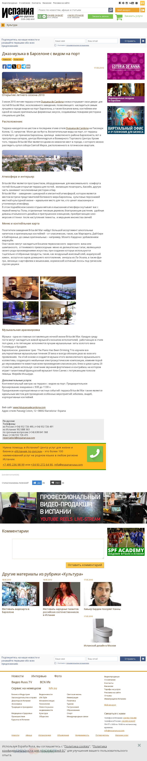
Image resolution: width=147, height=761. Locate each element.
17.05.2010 (88, 579)
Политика (71, 700)
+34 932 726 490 (129, 718)
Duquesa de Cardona (52, 101)
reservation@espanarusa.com (19, 437)
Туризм (70, 703)
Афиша (29, 735)
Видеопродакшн (9, 3)
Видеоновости (46, 694)
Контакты (36, 3)
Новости (15, 735)
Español (142, 2)
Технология (44, 703)
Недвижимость (82, 735)
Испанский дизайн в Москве (100, 645)
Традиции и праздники (22, 707)
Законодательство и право (24, 697)
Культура (12, 25)
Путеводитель (102, 735)
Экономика (16, 703)
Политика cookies (76, 746)
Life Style (43, 697)
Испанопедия (44, 735)
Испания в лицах (46, 700)
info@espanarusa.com (68, 464)
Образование (73, 710)
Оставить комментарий (85, 565)
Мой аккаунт (110, 704)
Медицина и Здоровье (21, 713)
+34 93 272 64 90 (75, 15)
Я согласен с (73, 45)
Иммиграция (72, 697)
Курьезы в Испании (20, 719)
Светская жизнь (74, 694)
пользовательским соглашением (77, 45)
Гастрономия (73, 707)
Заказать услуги (134, 15)
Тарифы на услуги (112, 689)
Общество (44, 716)
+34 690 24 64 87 (55, 15)
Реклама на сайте (61, 3)
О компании (24, 3)
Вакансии (47, 3)
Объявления (63, 735)
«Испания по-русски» (28, 451)
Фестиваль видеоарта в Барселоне (15, 610)
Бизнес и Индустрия (20, 694)
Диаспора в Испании (20, 700)
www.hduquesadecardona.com (29, 407)
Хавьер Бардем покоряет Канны (102, 609)
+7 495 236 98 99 (14, 464)
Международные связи (77, 716)
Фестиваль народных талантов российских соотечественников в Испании (61, 612)
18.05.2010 (6, 579)
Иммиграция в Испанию (115, 698)
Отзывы (108, 695)
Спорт (69, 713)
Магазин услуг (121, 735)
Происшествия (18, 716)
